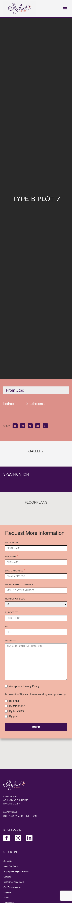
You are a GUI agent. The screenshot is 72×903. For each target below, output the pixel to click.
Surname (11, 556)
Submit (36, 726)
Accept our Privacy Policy (24, 686)
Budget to (11, 612)
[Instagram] (18, 838)
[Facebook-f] (6, 838)
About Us (8, 861)
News (6, 897)
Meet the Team (11, 866)
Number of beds (15, 598)
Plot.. (8, 626)
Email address (15, 570)
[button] (65, 8)
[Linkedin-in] (29, 838)
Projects (7, 892)
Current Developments (14, 882)
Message (10, 640)
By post (13, 716)
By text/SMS (16, 711)
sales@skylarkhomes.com (20, 816)
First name (13, 542)
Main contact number (19, 584)
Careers (7, 877)
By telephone (17, 706)
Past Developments (12, 887)
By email (14, 701)
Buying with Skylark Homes (16, 871)
